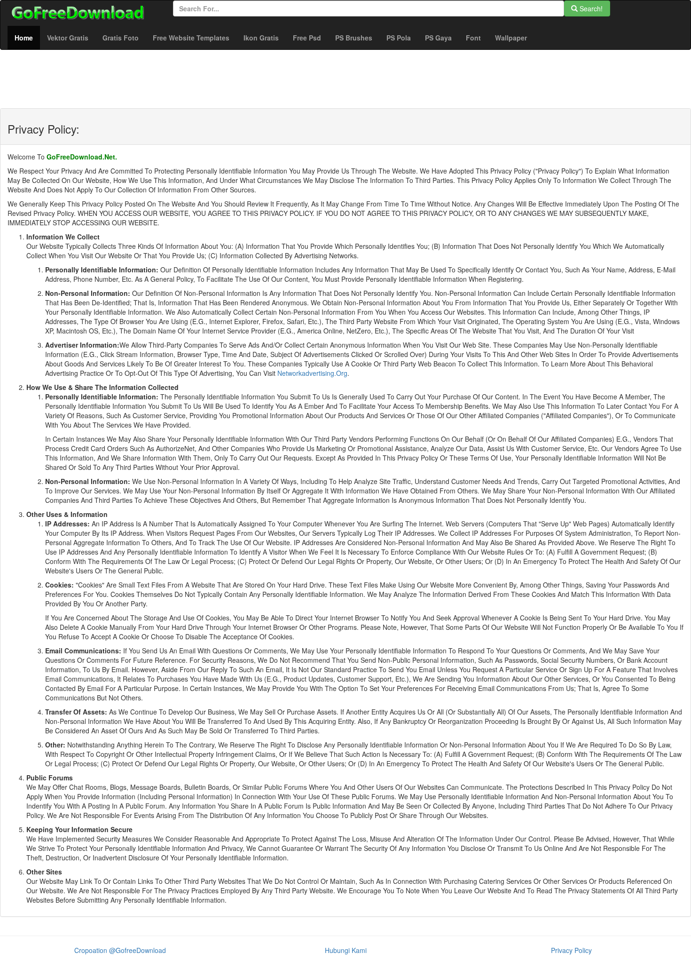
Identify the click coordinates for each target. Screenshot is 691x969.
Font (473, 37)
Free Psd (307, 37)
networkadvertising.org (312, 373)
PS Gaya (438, 37)
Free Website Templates (191, 37)
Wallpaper (511, 37)
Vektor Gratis (67, 37)
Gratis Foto (120, 37)
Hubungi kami (346, 950)
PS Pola (398, 37)
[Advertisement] (336, 85)
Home (27, 37)
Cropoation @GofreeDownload (120, 950)
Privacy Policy (571, 950)
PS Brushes (353, 37)
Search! (590, 8)
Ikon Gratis (261, 37)
